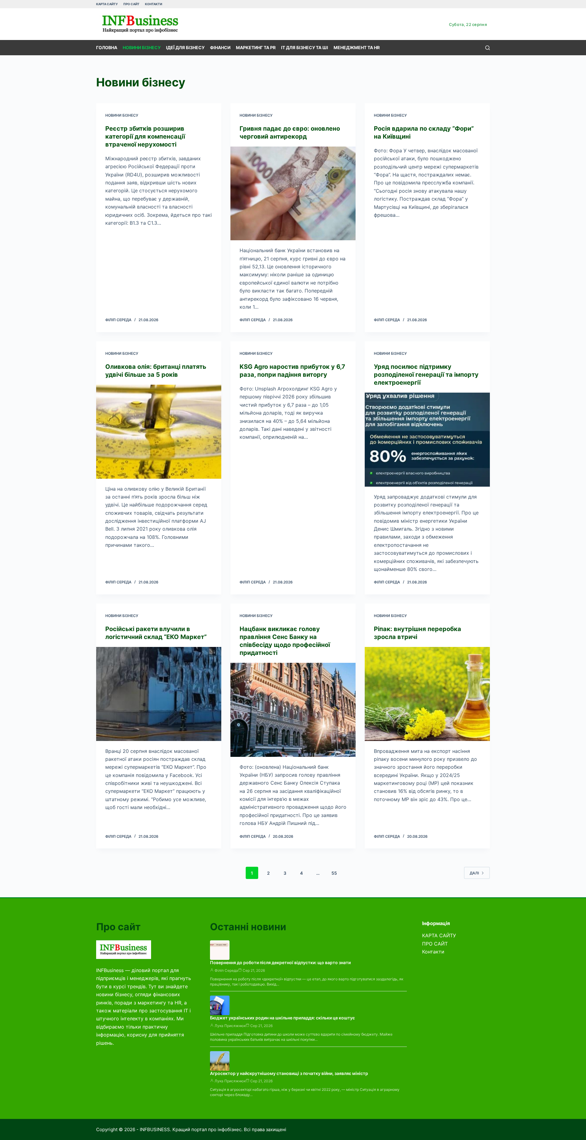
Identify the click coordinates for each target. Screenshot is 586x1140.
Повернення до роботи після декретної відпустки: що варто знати (280, 962)
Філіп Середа (226, 970)
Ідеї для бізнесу (185, 47)
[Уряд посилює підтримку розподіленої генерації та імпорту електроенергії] (427, 440)
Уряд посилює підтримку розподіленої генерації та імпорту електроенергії (426, 374)
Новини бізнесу (142, 47)
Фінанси (220, 47)
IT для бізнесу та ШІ (304, 47)
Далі (474, 873)
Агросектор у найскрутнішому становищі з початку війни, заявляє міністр (289, 1073)
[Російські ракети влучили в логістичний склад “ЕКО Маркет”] (158, 694)
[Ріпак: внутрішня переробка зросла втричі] (427, 694)
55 (334, 873)
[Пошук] (487, 47)
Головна (106, 47)
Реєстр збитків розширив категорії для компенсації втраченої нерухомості (145, 136)
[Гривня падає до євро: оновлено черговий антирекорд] (293, 194)
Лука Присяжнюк (230, 1025)
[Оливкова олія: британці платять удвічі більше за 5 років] (158, 432)
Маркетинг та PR (256, 47)
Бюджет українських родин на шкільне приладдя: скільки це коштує (282, 1017)
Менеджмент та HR (357, 47)
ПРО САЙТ (131, 4)
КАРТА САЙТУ (107, 4)
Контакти (153, 4)
